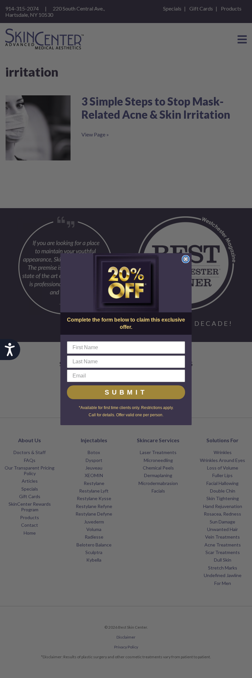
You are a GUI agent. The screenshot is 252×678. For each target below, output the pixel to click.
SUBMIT (126, 392)
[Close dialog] (185, 259)
